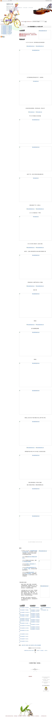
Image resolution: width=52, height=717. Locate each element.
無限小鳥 (33, 645)
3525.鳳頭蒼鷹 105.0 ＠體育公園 (6, 28)
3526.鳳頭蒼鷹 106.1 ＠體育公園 (6, 27)
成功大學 (23, 645)
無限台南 (9, 4)
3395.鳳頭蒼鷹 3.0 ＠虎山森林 (24, 614)
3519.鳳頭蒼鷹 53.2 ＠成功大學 (6, 33)
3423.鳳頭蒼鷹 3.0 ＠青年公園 (24, 618)
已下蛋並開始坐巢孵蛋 (26, 561)
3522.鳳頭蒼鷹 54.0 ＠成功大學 (6, 31)
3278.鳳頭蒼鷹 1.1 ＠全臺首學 (34, 620)
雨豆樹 (27, 645)
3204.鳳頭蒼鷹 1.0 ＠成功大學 (34, 619)
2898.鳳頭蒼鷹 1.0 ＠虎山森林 (34, 613)
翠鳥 (36, 645)
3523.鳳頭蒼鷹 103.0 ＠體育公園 (6, 30)
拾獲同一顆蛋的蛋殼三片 (31, 563)
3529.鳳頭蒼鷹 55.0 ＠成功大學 (35, 26)
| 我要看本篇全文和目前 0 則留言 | (29, 650)
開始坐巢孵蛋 (31, 572)
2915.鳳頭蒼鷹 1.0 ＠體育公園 (34, 614)
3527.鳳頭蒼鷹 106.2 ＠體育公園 (6, 26)
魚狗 (30, 645)
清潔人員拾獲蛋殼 (27, 573)
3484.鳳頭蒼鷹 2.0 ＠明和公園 (24, 619)
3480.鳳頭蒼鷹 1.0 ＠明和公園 (34, 629)
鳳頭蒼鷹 (39, 645)
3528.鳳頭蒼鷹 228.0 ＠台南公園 (6, 25)
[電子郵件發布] (35, 652)
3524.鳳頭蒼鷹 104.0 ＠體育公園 (6, 29)
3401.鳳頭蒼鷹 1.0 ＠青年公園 (34, 626)
